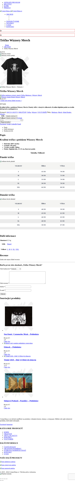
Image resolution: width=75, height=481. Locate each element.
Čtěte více (7, 341)
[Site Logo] (11, 11)
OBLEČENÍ (22, 112)
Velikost (2, 118)
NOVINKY (10, 23)
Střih (2, 116)
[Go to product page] (39, 316)
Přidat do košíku (5, 122)
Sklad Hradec (67, 112)
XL (14, 249)
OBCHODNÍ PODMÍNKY (12, 448)
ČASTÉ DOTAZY (10, 447)
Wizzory (34, 112)
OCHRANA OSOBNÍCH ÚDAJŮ (15, 450)
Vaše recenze (4, 283)
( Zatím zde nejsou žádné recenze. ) (11, 100)
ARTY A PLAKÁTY (10, 435)
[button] (1, 476)
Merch (60, 112)
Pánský (9, 244)
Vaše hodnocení (5, 269)
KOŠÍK (6, 6)
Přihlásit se (7, 8)
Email (19, 124)
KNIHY (6, 432)
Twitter (8, 124)
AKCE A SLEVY (12, 112)
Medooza (54, 112)
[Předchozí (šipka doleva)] (1, 480)
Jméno (2, 286)
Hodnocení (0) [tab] (8, 131)
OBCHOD (9, 14)
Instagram (9, 424)
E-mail (2, 290)
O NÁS (8, 25)
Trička (29, 112)
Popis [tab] (5, 127)
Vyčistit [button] (19, 118)
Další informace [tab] (9, 129)
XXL (17, 249)
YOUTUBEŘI (42, 112)
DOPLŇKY (8, 437)
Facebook (3, 124)
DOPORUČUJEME (12, 21)
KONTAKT (10, 27)
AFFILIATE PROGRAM (12, 2)
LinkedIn (14, 124)
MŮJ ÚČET (8, 4)
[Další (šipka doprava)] (3, 480)
